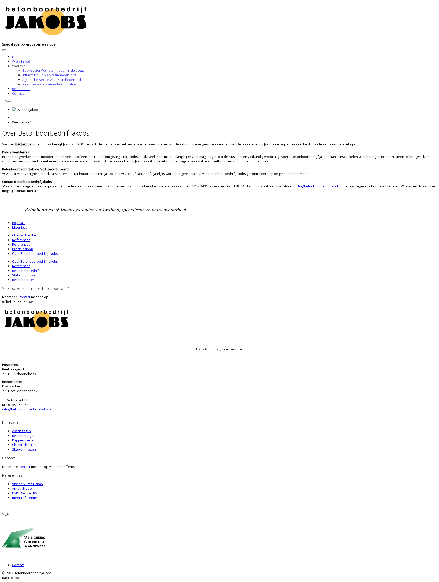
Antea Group (22, 488)
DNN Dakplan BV (24, 493)
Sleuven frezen (24, 449)
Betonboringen (23, 435)
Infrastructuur (49, 75)
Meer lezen (21, 227)
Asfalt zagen (21, 431)
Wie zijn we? (21, 61)
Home (16, 56)
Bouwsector (53, 70)
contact (24, 297)
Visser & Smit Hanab (27, 484)
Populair (18, 222)
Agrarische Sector (54, 79)
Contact (18, 93)
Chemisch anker (24, 444)
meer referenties (25, 497)
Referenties (21, 88)
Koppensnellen (24, 440)
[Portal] (46, 34)
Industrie (49, 84)
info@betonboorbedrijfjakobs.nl (319, 186)
